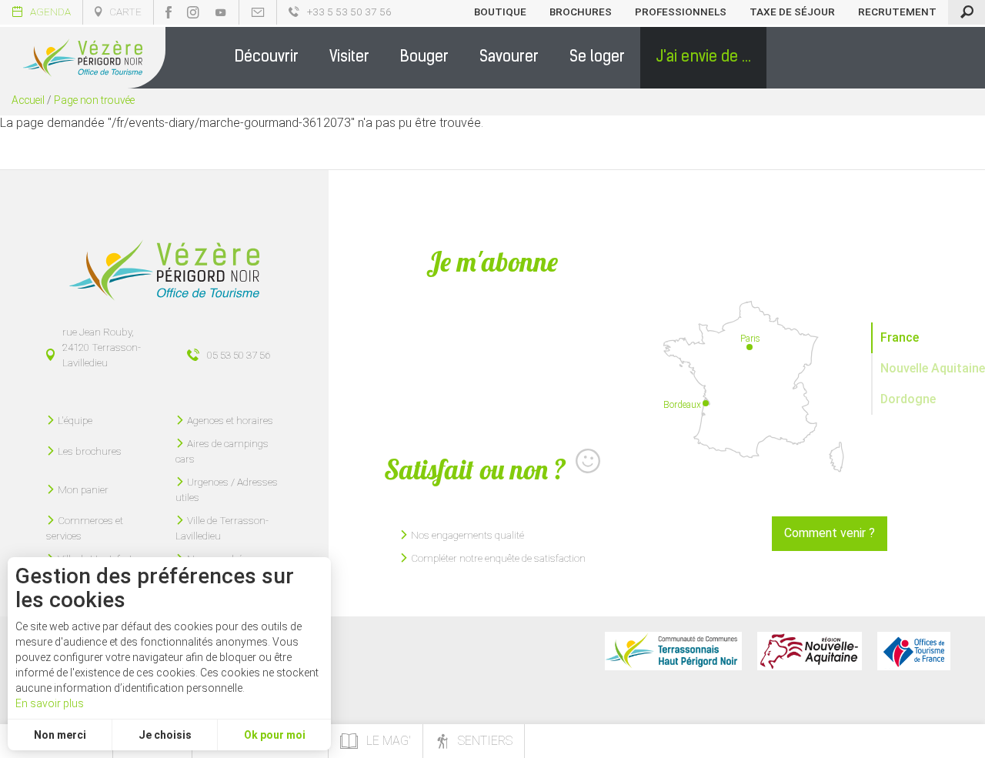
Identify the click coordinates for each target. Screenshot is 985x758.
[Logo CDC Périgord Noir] (673, 651)
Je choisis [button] (165, 735)
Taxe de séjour (792, 11)
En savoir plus (49, 703)
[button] (266, 57)
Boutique (500, 11)
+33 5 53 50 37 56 (349, 11)
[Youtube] (221, 12)
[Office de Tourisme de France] (914, 651)
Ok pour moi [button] (275, 735)
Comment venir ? (829, 533)
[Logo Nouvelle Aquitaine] (810, 651)
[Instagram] (193, 12)
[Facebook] (168, 12)
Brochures (580, 11)
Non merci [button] (60, 735)
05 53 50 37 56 (238, 355)
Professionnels (680, 11)
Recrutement (897, 11)
